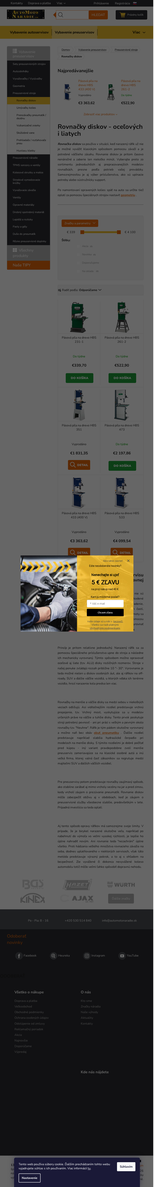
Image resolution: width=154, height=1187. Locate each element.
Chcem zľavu (105, 612)
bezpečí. (118, 621)
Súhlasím (126, 1167)
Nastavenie (29, 1178)
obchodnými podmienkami (105, 628)
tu (89, 1168)
